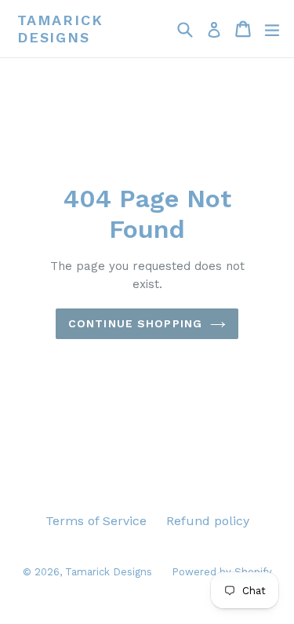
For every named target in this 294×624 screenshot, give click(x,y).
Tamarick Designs (60, 29)
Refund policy (207, 520)
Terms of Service (96, 520)
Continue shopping (135, 323)
